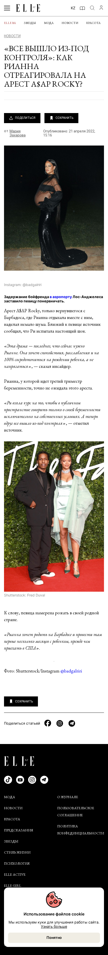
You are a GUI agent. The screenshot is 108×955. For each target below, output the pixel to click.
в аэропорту (61, 297)
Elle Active (15, 874)
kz (73, 8)
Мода (48, 23)
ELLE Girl (12, 885)
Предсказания (18, 830)
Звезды (30, 23)
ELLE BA (10, 23)
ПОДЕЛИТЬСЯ (25, 118)
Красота (93, 23)
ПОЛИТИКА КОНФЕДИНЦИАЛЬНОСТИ (80, 829)
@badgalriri (71, 671)
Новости (70, 23)
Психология (17, 863)
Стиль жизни (17, 852)
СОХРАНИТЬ (64, 118)
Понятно (54, 937)
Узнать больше (54, 926)
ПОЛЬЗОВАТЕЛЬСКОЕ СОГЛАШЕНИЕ (75, 811)
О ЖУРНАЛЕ (67, 797)
